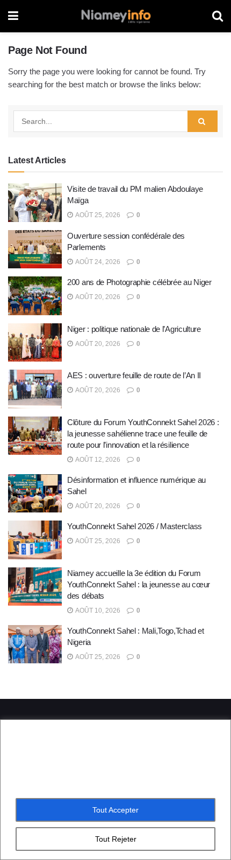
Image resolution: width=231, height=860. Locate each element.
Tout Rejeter (115, 839)
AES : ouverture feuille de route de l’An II (134, 375)
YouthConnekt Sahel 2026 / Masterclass (134, 526)
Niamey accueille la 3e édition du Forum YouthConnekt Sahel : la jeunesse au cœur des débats (138, 584)
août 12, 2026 (97, 459)
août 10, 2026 (97, 610)
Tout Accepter (115, 810)
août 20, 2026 (97, 297)
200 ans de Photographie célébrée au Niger (139, 282)
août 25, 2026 (97, 215)
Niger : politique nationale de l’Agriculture (134, 329)
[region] (115, 789)
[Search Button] (202, 121)
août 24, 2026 (97, 262)
